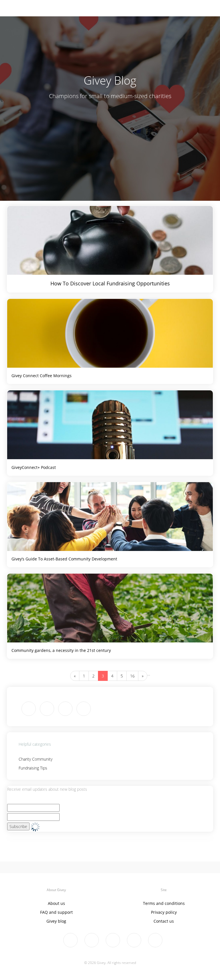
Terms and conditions (164, 903)
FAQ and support (56, 912)
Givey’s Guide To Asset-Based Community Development (64, 559)
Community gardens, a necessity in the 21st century (61, 650)
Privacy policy (164, 912)
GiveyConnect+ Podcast (33, 467)
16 (132, 676)
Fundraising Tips (33, 768)
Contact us (164, 921)
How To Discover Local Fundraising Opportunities (110, 283)
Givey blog (56, 921)
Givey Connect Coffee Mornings (41, 375)
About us (56, 903)
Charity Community (35, 759)
